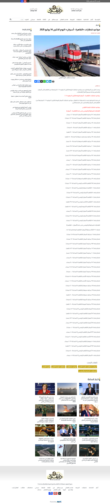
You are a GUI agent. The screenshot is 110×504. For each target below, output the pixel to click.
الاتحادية (86, 19)
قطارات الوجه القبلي (58, 367)
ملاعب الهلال (64, 19)
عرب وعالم (55, 19)
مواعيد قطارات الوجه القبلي (87, 367)
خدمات (39, 490)
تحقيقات (79, 19)
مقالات (23, 487)
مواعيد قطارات (72, 367)
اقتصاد (39, 19)
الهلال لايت (15, 487)
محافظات (30, 487)
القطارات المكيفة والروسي (88, 371)
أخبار (91, 19)
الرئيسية (97, 19)
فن (49, 19)
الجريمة (72, 19)
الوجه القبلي (46, 367)
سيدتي (33, 19)
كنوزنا (64, 490)
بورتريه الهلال (47, 490)
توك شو (70, 490)
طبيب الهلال (57, 490)
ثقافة (44, 19)
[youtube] (25, 1)
